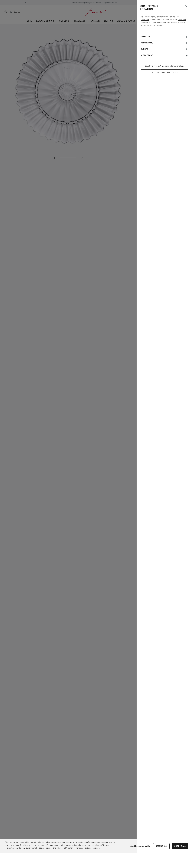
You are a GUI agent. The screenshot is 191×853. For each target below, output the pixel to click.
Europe (144, 49)
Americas (145, 36)
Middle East (147, 55)
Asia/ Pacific (147, 43)
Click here (145, 19)
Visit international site (164, 72)
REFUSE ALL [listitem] (161, 846)
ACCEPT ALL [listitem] (180, 846)
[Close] (186, 6)
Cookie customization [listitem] (140, 846)
